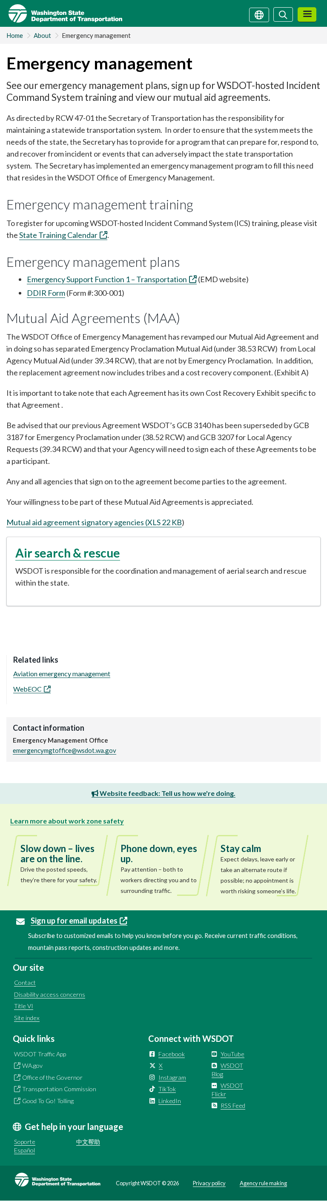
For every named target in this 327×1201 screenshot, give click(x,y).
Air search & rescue (67, 553)
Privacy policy (209, 1183)
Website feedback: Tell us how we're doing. (166, 793)
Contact (25, 982)
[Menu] (307, 14)
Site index (27, 1017)
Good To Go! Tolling (48, 1100)
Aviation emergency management (61, 673)
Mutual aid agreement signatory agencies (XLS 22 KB (94, 522)
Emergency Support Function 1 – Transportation (107, 279)
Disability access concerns (49, 994)
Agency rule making (263, 1183)
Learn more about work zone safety (67, 821)
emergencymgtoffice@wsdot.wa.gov (64, 750)
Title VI (23, 1005)
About (42, 35)
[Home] (61, 13)
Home (14, 35)
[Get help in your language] (259, 14)
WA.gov (32, 1065)
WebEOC (27, 689)
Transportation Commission (59, 1088)
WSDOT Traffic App (40, 1054)
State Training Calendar (58, 235)
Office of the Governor (52, 1077)
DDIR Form (46, 292)
